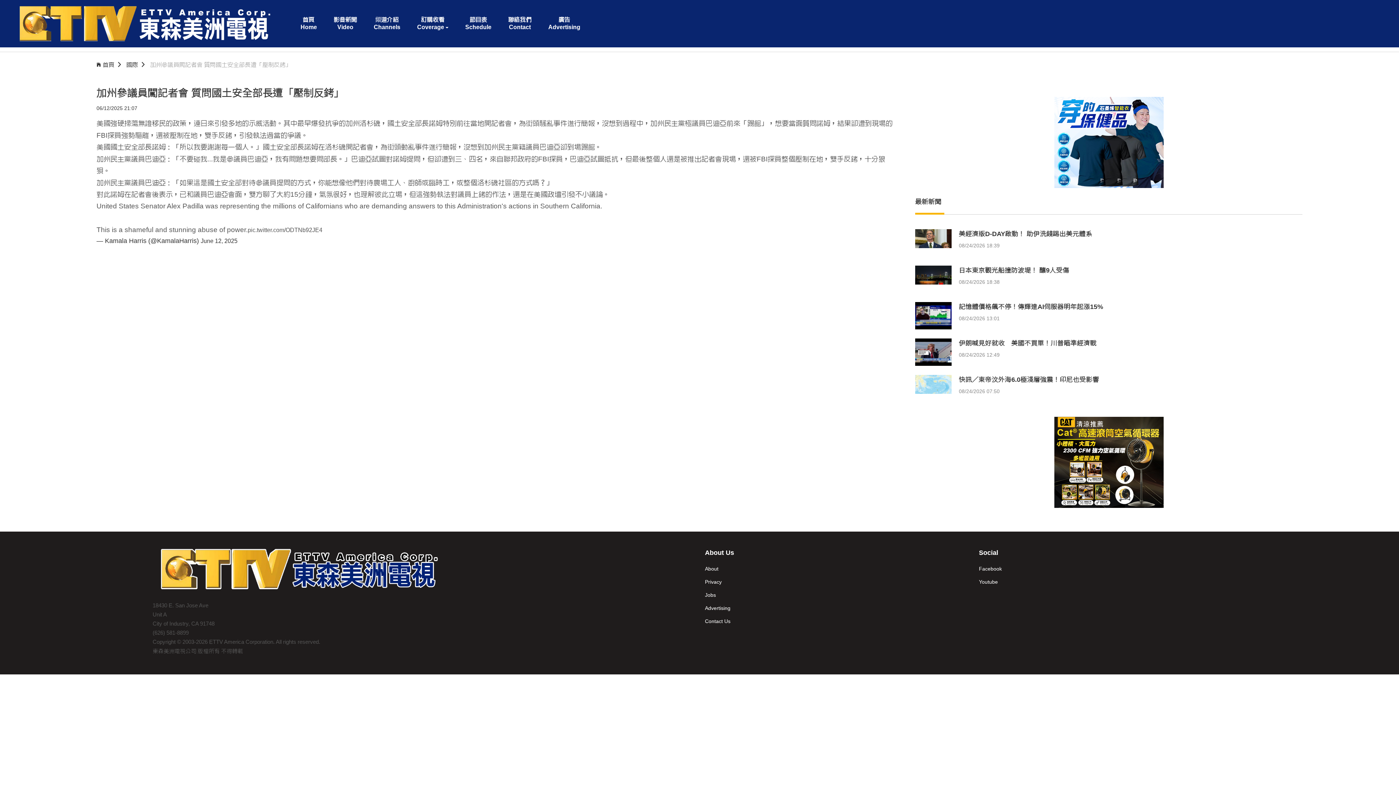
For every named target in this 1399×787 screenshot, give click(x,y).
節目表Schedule (478, 23)
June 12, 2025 (219, 241)
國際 (132, 65)
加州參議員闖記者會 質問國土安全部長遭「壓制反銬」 (220, 65)
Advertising (717, 608)
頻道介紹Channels (387, 23)
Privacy (713, 582)
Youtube (988, 582)
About (711, 569)
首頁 (108, 65)
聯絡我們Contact (520, 23)
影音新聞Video (345, 23)
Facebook (990, 569)
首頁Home (309, 23)
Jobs (710, 595)
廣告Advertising (564, 23)
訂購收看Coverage (430, 23)
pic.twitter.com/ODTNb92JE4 (285, 230)
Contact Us (717, 621)
